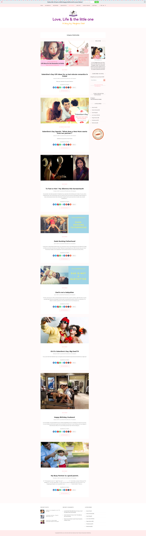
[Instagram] (101, 5)
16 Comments (73, 243)
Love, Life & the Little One (67, 532)
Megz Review (55, 5)
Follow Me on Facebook (98, 85)
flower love (66, 518)
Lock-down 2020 (95, 115)
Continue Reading (64, 90)
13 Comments (72, 294)
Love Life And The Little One (65, 78)
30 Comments (73, 78)
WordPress (89, 532)
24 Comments (73, 135)
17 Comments (73, 419)
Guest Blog (94, 5)
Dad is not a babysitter (64, 292)
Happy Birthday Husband (64, 417)
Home (41, 5)
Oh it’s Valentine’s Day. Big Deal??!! (65, 351)
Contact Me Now (86, 5)
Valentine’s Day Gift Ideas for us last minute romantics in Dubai (64, 75)
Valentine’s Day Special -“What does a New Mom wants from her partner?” (64, 132)
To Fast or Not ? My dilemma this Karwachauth (65, 189)
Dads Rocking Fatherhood (64, 241)
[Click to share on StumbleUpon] (70, 87)
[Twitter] (103, 5)
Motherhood (48, 5)
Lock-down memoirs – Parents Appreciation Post (52, 516)
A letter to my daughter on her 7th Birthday (53, 511)
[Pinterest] (105, 5)
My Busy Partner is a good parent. (64, 476)
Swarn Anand (66, 514)
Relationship (71, 5)
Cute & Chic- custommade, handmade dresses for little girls (52, 521)
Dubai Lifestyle (63, 5)
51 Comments (73, 478)
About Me (78, 5)
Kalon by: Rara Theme (77, 532)
